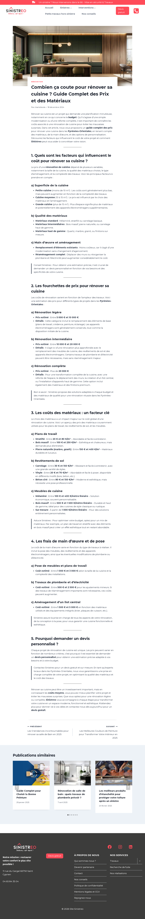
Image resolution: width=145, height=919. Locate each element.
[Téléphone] (136, 11)
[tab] (68, 814)
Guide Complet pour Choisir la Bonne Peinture (28, 794)
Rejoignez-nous (82, 898)
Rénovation (37, 82)
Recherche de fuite (120, 867)
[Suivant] (128, 787)
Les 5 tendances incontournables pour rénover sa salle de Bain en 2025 (48, 730)
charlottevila (40, 107)
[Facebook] (110, 847)
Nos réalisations (118, 873)
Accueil (49, 7)
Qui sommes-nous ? (85, 861)
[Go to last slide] (17, 787)
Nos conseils (89, 14)
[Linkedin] (130, 847)
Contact (78, 873)
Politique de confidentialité (88, 885)
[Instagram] (120, 847)
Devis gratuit (121, 11)
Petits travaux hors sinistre (60, 14)
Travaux (114, 861)
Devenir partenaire (84, 867)
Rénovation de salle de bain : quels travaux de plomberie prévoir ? (71, 794)
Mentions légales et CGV (87, 891)
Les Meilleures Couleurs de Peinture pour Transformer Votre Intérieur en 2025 (98, 732)
